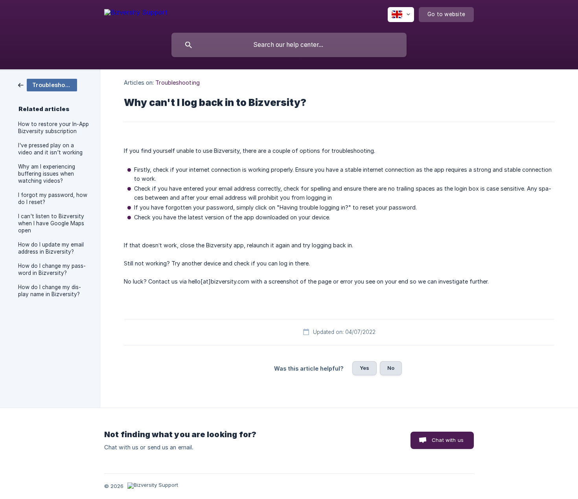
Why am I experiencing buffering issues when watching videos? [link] (46, 173)
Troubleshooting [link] (177, 82)
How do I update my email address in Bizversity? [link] (51, 248)
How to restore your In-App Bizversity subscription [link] (53, 127)
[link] (47, 84)
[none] (136, 13)
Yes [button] (364, 368)
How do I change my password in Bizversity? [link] (52, 269)
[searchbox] (289, 45)
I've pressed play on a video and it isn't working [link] (50, 149)
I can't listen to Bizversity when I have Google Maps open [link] (51, 223)
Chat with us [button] (448, 440)
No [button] (390, 368)
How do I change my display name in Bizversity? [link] (49, 290)
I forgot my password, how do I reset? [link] (52, 198)
